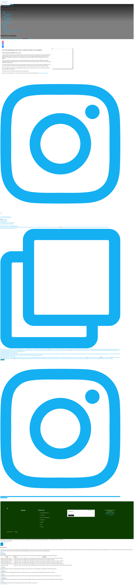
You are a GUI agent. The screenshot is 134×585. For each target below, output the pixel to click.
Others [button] (1, 580)
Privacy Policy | (10, 531)
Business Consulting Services (45, 517)
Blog (41, 524)
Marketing (20, 38)
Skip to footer (5, 2)
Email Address (71, 511)
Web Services (42, 515)
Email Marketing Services (44, 512)
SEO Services (42, 519)
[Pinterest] (37, 42)
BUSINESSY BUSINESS (4, 38)
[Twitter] (37, 45)
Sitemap (16, 531)
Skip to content (5, 1)
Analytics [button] (2, 573)
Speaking (41, 522)
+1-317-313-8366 (110, 514)
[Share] (37, 47)
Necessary (3, 553)
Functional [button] (2, 566)
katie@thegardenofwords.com (110, 513)
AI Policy (41, 526)
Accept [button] (7, 541)
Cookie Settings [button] (3, 541)
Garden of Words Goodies (14, 38)
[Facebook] (37, 43)
